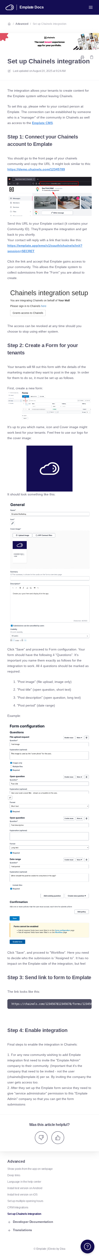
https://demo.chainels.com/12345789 (36, 169)
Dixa (62, 1248)
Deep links (13, 1175)
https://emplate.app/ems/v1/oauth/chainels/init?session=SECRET (44, 248)
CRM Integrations (17, 1207)
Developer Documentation (33, 1222)
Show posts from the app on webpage (30, 1168)
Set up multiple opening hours (25, 1201)
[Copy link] (91, 57)
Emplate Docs (32, 7)
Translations (22, 1230)
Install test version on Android (24, 1188)
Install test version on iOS (22, 1194)
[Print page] (82, 57)
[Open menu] (90, 7)
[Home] (10, 7)
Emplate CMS (42, 123)
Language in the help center (24, 1181)
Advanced (21, 23)
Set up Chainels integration (50, 23)
